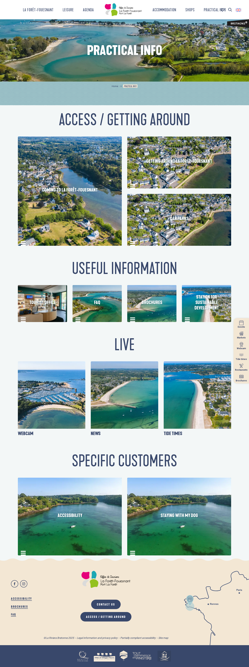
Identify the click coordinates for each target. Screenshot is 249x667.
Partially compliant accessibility (138, 637)
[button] (230, 10)
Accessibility (21, 598)
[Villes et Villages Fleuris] (104, 656)
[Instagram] (23, 583)
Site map (163, 637)
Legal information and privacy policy (97, 637)
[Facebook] (14, 583)
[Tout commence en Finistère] (142, 656)
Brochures (19, 606)
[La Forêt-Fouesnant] (123, 9)
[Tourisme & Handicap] (164, 656)
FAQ (13, 614)
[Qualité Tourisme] (83, 656)
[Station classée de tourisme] (123, 656)
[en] (239, 10)
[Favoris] (222, 9)
